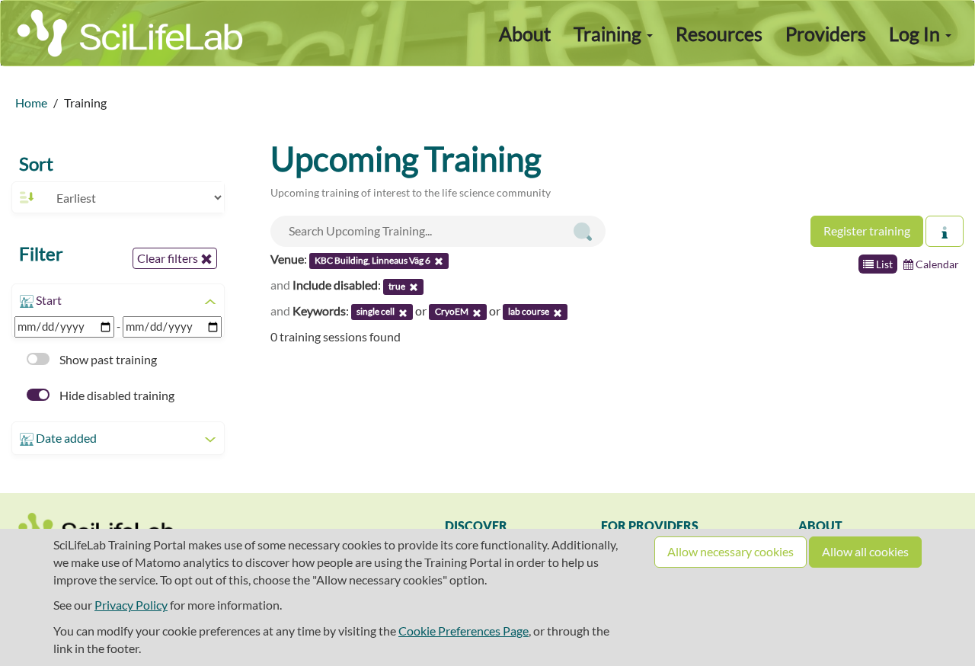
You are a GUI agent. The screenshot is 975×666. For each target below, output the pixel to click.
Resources (719, 33)
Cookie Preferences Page (463, 630)
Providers (825, 33)
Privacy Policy (131, 604)
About (525, 33)
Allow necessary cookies (730, 551)
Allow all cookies (865, 551)
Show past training (107, 359)
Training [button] (609, 33)
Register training (866, 230)
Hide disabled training (115, 395)
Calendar (936, 264)
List (883, 264)
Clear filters (168, 258)
